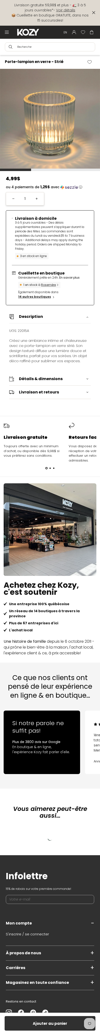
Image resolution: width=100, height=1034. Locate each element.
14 (34, 297)
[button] (50, 187)
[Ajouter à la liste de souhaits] (91, 62)
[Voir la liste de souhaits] (83, 32)
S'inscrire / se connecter (27, 934)
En (65, 32)
